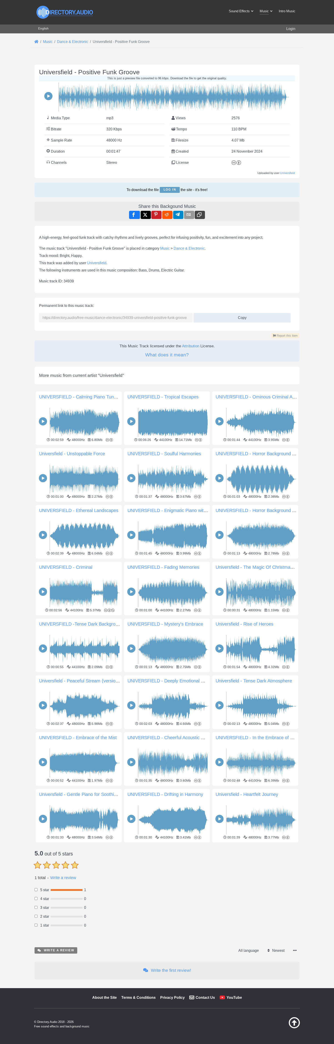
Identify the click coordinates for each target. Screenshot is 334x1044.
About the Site (104, 997)
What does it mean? (167, 354)
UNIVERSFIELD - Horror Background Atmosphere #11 (270, 510)
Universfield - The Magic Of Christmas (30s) (260, 567)
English (43, 28)
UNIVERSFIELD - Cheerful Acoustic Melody (171, 737)
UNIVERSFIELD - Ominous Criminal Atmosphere (265, 396)
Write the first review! (170, 970)
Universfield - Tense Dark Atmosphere (254, 680)
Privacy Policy (172, 997)
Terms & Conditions (138, 997)
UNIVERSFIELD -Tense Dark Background (81, 623)
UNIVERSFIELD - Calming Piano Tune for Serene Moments (99, 396)
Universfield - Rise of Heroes (244, 623)
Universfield (287, 173)
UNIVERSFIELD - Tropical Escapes (163, 396)
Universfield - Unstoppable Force (72, 453)
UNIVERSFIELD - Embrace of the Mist (78, 737)
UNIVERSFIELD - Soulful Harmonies (164, 453)
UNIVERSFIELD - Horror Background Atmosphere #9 (269, 453)
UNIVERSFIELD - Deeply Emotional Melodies (173, 680)
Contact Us (205, 997)
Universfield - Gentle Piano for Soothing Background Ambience (102, 794)
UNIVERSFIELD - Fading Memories (163, 567)
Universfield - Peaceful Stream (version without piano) (93, 680)
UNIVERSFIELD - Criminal (65, 567)
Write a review (63, 877)
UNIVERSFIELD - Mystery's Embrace (165, 623)
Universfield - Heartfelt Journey (247, 794)
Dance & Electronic (189, 248)
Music (165, 248)
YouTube (234, 997)
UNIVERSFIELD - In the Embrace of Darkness (262, 737)
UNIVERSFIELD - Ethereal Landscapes (78, 510)
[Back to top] (283, 1027)
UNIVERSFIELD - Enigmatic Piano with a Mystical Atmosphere (190, 510)
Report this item (287, 335)
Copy (240, 316)
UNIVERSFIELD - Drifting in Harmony (165, 794)
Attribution (190, 346)
